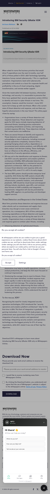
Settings (22, 262)
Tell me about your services (16, 449)
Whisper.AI (28, 481)
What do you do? (12, 439)
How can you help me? (14, 444)
